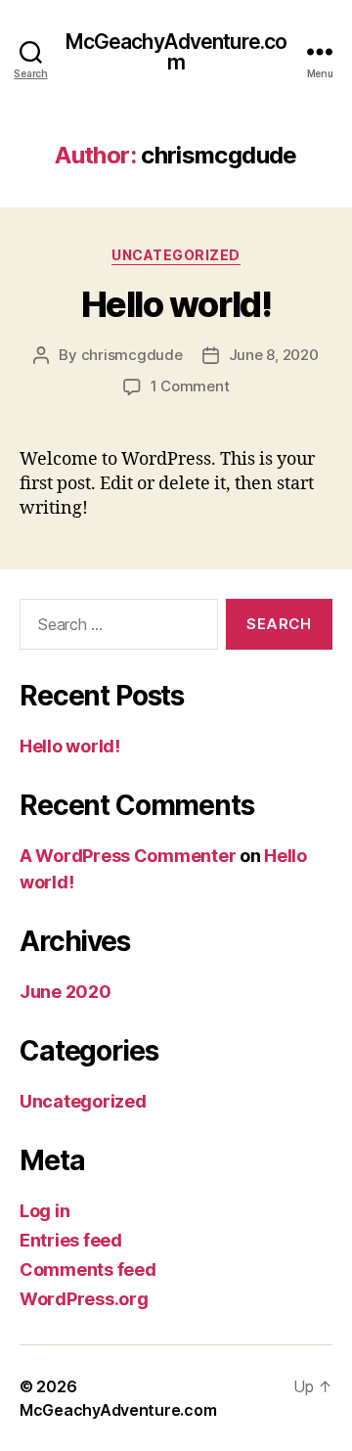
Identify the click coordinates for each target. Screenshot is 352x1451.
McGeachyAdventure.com (176, 51)
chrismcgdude (132, 354)
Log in (44, 1211)
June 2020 (65, 991)
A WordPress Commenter (128, 855)
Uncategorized (176, 255)
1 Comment (190, 386)
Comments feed (88, 1269)
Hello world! (176, 304)
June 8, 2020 (274, 354)
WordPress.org (84, 1299)
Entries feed (71, 1240)
